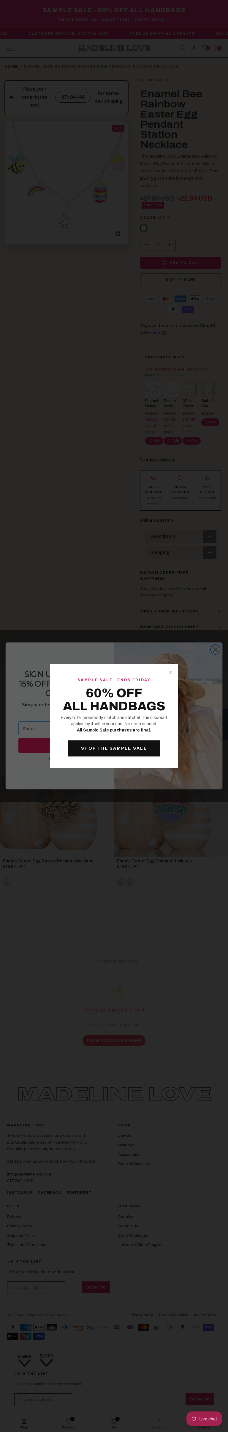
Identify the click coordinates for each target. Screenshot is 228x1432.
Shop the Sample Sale (114, 748)
